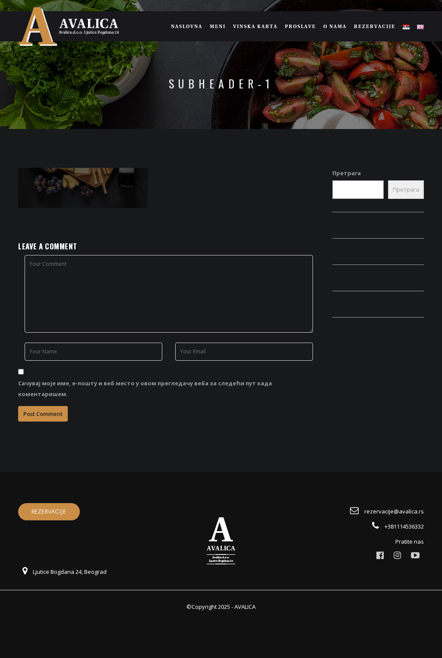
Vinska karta (255, 26)
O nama (335, 26)
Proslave (300, 26)
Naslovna (186, 26)
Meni (218, 26)
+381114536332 (403, 526)
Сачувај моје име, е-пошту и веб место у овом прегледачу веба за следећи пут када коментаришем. (145, 388)
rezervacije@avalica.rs (393, 511)
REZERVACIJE (49, 512)
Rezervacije (374, 26)
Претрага (346, 173)
